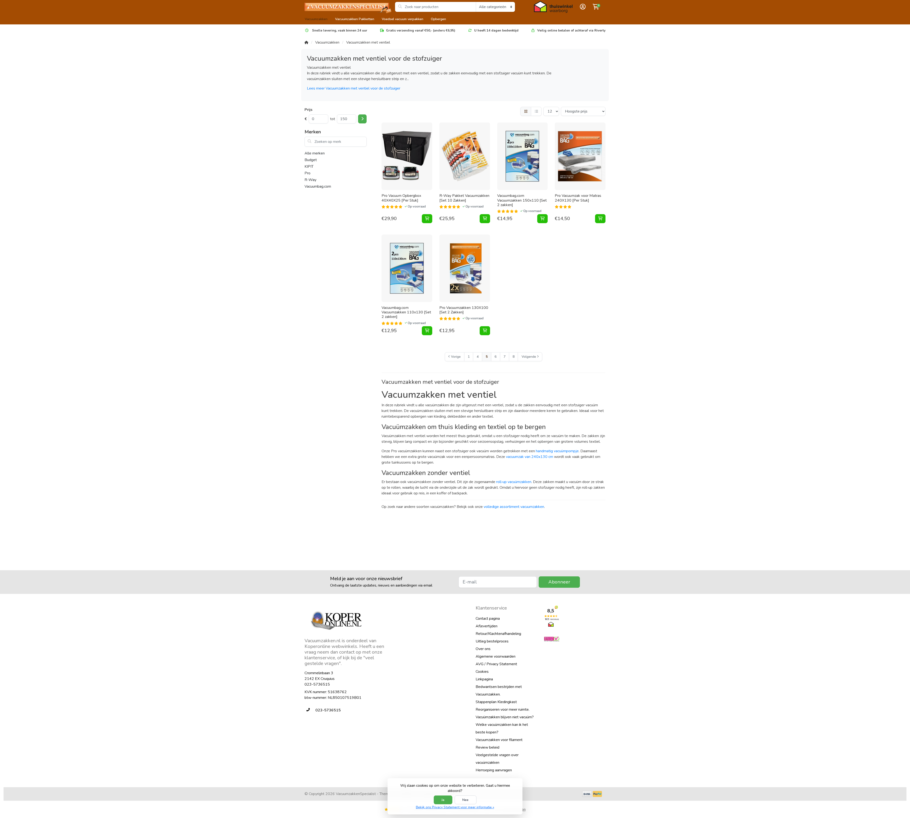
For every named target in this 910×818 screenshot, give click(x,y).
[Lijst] (536, 111)
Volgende (529, 356)
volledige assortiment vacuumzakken (514, 506)
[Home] (306, 42)
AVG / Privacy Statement (496, 664)
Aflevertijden (486, 626)
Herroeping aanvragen (494, 770)
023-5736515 (317, 684)
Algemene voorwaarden (495, 656)
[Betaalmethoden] (587, 794)
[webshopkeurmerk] (574, 639)
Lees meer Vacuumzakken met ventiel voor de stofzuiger (353, 88)
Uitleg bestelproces (492, 641)
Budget (311, 160)
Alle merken (315, 153)
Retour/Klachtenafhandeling (498, 633)
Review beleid (487, 747)
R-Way (310, 179)
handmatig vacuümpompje (557, 451)
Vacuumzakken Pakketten (354, 19)
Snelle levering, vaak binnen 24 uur (339, 30)
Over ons (483, 648)
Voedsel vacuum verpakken (402, 19)
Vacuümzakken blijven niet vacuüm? (505, 717)
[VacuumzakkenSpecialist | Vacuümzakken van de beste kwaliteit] (350, 7)
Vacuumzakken (316, 19)
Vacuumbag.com (318, 186)
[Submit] (362, 118)
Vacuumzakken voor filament (499, 739)
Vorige (456, 356)
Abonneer (559, 582)
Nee (465, 800)
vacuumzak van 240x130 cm (529, 456)
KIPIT (309, 166)
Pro (307, 173)
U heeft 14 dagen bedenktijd (496, 30)
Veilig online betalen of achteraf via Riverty (571, 30)
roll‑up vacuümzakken (513, 481)
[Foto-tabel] (525, 111)
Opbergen (438, 19)
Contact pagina (488, 618)
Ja (442, 800)
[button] (582, 7)
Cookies (482, 671)
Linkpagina (484, 679)
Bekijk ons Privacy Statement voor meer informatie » (455, 807)
